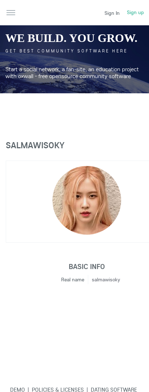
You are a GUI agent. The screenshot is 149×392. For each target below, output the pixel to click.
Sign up (135, 12)
